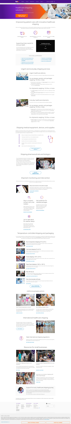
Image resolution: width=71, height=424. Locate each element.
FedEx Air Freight (33, 119)
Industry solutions (39, 370)
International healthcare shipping (46, 59)
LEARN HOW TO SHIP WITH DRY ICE (31, 276)
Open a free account (33, 36)
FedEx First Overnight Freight (38, 92)
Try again (45, 48)
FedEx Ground (33, 109)
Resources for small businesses (46, 61)
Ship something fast (21, 36)
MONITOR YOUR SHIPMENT (27, 212)
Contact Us (22, 408)
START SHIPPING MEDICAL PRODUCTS (35, 149)
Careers (17, 408)
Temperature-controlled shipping (46, 58)
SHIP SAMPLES (28, 283)
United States (48, 403)
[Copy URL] (45, 46)
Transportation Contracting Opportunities (18, 410)
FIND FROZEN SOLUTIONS (30, 261)
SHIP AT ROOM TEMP (29, 246)
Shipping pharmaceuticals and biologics (27, 62)
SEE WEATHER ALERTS (27, 229)
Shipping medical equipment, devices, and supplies (27, 60)
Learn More (38, 382)
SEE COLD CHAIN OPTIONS (30, 253)
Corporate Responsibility (22, 406)
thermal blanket (38, 237)
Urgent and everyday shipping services (27, 58)
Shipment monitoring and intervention (27, 63)
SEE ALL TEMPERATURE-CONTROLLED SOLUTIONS (35, 286)
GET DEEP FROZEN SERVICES (30, 268)
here (47, 114)
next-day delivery (37, 85)
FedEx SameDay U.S (35, 90)
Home (16, 3)
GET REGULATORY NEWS (30, 342)
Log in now (31, 192)
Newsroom (22, 407)
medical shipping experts (38, 274)
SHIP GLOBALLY (20, 328)
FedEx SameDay (45, 82)
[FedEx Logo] (18, 1)
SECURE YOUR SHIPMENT (40, 210)
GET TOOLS (18, 370)
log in (35, 37)
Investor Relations (17, 407)
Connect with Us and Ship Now (22, 16)
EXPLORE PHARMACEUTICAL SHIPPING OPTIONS (35, 173)
